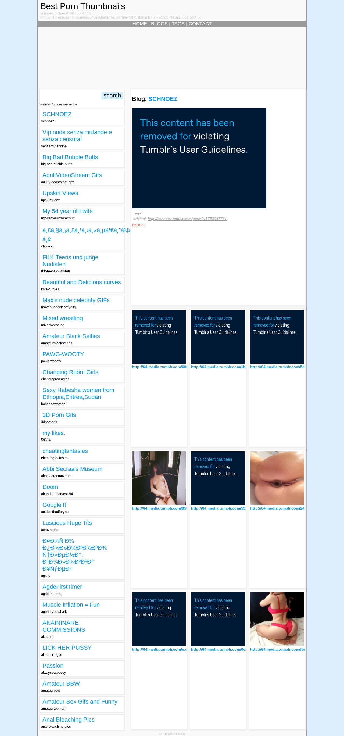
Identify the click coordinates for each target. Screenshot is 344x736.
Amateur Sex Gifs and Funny (79, 701)
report (138, 225)
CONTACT (200, 23)
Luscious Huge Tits (67, 522)
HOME (139, 23)
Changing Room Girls (70, 372)
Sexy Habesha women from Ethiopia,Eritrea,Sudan (78, 393)
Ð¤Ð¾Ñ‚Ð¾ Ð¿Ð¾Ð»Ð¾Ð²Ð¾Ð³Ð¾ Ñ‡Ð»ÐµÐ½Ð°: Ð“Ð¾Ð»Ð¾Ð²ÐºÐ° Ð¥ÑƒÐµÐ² (74, 554)
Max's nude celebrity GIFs (76, 300)
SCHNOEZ (56, 114)
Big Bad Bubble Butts (70, 157)
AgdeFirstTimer (62, 586)
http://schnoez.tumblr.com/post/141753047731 (187, 219)
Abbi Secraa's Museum (72, 469)
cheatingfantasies (65, 451)
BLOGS (159, 23)
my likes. (53, 433)
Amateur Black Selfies (71, 336)
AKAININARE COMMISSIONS (63, 626)
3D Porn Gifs (59, 415)
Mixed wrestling (62, 318)
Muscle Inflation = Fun (71, 604)
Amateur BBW (61, 683)
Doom (50, 487)
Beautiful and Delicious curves (81, 282)
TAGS (178, 23)
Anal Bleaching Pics (68, 719)
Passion (52, 665)
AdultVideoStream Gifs (72, 175)
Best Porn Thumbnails (82, 6)
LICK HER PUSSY (67, 647)
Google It (54, 504)
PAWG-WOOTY (63, 354)
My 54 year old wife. (68, 211)
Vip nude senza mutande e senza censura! (77, 135)
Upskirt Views (60, 193)
